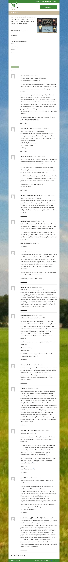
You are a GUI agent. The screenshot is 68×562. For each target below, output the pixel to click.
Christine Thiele (25, 365)
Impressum (12, 560)
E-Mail (19, 41)
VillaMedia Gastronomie (28, 430)
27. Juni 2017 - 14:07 (35, 478)
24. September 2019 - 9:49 (41, 128)
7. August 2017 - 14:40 (42, 430)
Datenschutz (18, 560)
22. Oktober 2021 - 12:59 (30, 75)
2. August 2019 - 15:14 (48, 195)
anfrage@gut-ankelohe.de (51, 1)
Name (14, 35)
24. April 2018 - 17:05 (37, 365)
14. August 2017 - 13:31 (32, 388)
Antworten (24, 123)
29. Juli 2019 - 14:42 (38, 221)
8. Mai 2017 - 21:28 (47, 518)
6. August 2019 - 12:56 (38, 156)
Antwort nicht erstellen (24, 30)
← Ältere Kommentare (18, 555)
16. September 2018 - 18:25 (32, 252)
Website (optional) (14, 47)
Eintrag (12, 52)
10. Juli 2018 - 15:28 (36, 315)
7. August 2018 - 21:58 (36, 287)
